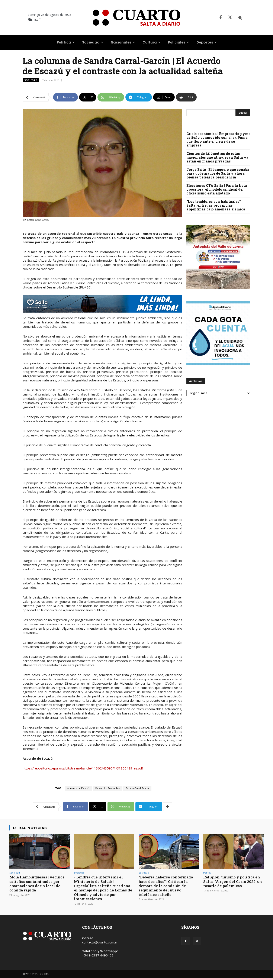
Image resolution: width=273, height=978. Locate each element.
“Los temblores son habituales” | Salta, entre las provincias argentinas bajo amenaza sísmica (215, 205)
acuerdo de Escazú (78, 788)
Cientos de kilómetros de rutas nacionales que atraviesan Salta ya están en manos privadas (217, 157)
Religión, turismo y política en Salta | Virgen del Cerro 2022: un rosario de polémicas (232, 881)
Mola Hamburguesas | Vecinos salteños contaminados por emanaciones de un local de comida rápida (36, 884)
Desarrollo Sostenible (107, 788)
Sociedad (30, 80)
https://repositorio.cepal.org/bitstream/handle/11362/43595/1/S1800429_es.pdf (83, 768)
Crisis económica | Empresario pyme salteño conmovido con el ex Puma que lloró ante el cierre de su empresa (218, 139)
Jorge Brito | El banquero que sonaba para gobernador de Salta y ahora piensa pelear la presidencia (217, 173)
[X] (230, 17)
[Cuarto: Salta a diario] (136, 18)
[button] (240, 18)
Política (207, 872)
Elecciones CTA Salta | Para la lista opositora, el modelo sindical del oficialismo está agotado (216, 189)
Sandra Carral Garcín (137, 788)
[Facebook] (220, 17)
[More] (167, 806)
